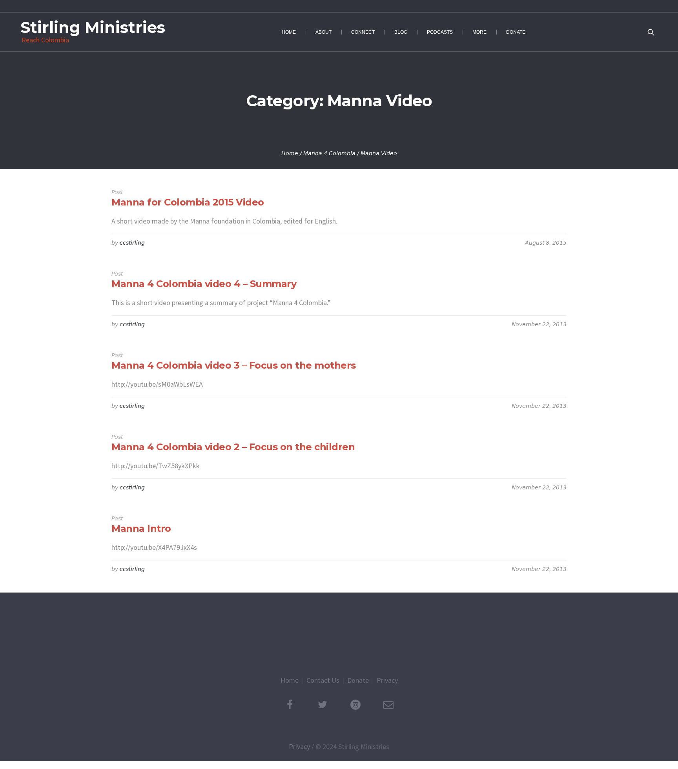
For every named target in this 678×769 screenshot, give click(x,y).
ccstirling (132, 243)
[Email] (388, 705)
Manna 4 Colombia (329, 153)
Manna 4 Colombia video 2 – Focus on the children (233, 447)
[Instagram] (355, 705)
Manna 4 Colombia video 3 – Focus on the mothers (233, 365)
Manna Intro (141, 528)
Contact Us (322, 680)
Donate (358, 680)
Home (289, 153)
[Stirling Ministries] (339, 633)
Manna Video (379, 153)
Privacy (387, 680)
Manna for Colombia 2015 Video (187, 202)
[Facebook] (289, 705)
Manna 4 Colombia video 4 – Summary (203, 283)
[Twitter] (322, 705)
